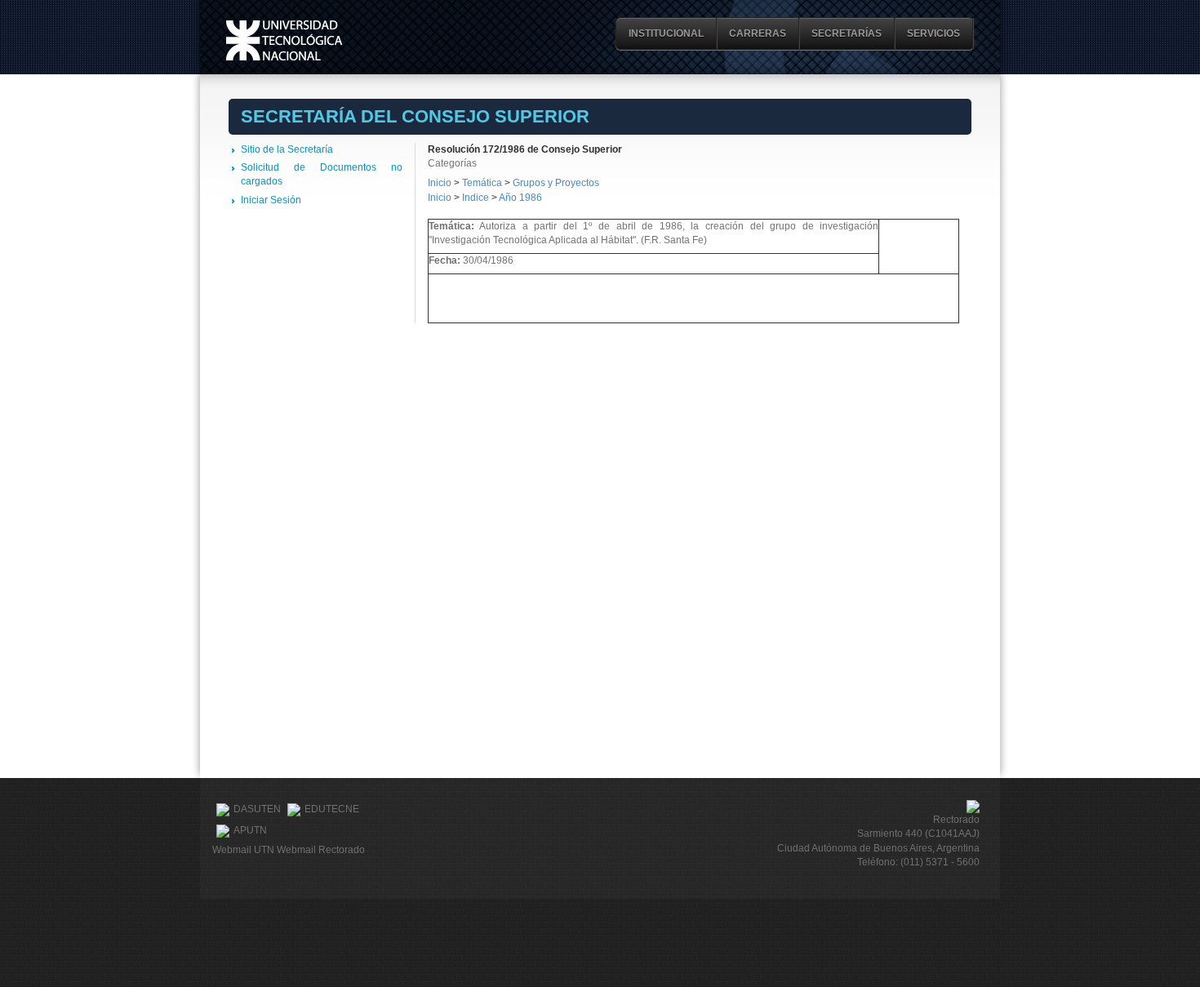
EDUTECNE (331, 809)
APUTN (250, 830)
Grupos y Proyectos (556, 183)
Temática (482, 183)
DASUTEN (257, 809)
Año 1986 (520, 197)
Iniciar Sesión (271, 200)
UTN (284, 40)
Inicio (439, 183)
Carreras (757, 33)
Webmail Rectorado (321, 850)
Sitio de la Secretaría (287, 149)
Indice (475, 197)
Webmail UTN (243, 850)
